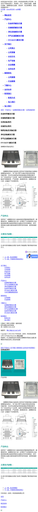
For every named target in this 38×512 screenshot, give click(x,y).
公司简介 (11, 48)
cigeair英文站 (10, 9)
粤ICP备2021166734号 (14, 330)
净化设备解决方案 (15, 32)
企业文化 (11, 56)
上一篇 (10, 257)
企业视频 (11, 65)
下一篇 (13, 259)
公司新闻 (11, 77)
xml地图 (18, 9)
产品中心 (7, 19)
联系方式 (11, 98)
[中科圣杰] (1, 11)
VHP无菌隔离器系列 (11, 292)
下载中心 (7, 85)
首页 (2, 110)
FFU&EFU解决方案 (16, 40)
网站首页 (7, 15)
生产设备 (11, 61)
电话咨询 (4, 503)
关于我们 (7, 44)
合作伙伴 (11, 69)
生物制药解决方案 (15, 28)
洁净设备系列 (30, 110)
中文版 (3, 9)
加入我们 (11, 102)
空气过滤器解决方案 (16, 36)
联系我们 (7, 94)
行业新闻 (11, 81)
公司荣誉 (11, 52)
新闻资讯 (7, 73)
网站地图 (20, 336)
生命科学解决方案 (15, 23)
